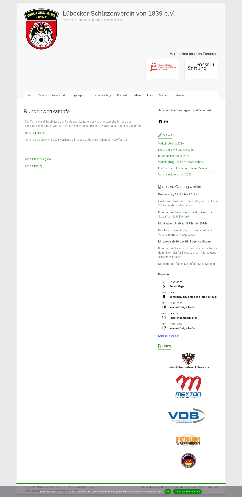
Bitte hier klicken (35, 132)
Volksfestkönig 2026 (171, 143)
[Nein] (237, 491)
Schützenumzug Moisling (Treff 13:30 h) (194, 296)
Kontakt (122, 95)
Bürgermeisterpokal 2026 (174, 156)
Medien (163, 95)
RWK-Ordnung (34, 166)
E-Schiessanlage (101, 95)
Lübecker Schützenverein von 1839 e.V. (119, 13)
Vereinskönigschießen (183, 307)
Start (29, 95)
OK (168, 491)
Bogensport (78, 95)
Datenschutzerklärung (187, 491)
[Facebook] (160, 123)
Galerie (137, 95)
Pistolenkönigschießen (184, 317)
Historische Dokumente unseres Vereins (182, 168)
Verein (42, 95)
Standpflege (177, 286)
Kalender (179, 95)
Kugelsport (58, 95)
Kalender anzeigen (168, 335)
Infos (150, 95)
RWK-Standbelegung (38, 159)
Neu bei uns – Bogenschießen (176, 149)
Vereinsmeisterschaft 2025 (175, 174)
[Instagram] (166, 123)
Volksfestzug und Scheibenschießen (180, 162)
